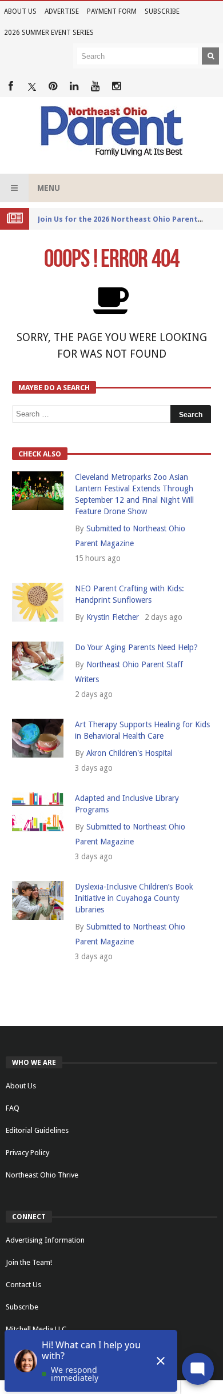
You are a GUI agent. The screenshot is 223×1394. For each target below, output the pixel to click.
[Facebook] (10, 86)
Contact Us (23, 1284)
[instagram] (116, 86)
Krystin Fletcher (112, 617)
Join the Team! (29, 1262)
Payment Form (112, 11)
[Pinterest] (52, 86)
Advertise (62, 11)
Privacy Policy (27, 1152)
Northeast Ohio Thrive (42, 1175)
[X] (31, 86)
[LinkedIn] (74, 86)
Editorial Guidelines (37, 1130)
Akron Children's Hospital (129, 753)
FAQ (12, 1108)
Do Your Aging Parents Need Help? (136, 647)
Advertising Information (45, 1240)
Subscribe (162, 11)
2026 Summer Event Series (49, 33)
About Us (20, 11)
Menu (48, 188)
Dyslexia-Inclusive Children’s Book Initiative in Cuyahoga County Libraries (134, 898)
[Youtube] (95, 86)
